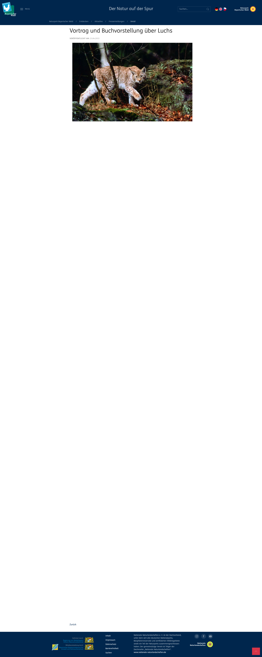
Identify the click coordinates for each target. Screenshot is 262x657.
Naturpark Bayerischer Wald (61, 22)
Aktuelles (99, 22)
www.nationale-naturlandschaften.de (150, 652)
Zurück (73, 625)
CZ (224, 9)
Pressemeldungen (116, 22)
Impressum (110, 640)
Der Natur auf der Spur (131, 9)
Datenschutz (110, 644)
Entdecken (83, 22)
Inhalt (108, 636)
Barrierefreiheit (111, 649)
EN (220, 9)
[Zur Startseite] (9, 9)
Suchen (108, 653)
